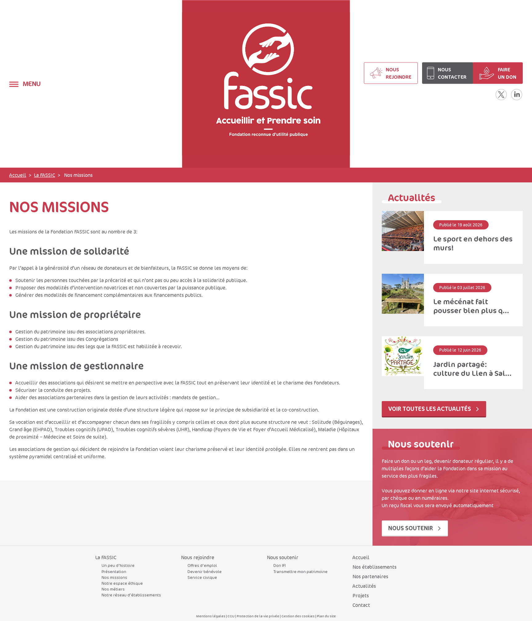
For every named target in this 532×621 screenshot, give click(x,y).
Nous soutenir (411, 528)
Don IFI (279, 565)
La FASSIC (44, 175)
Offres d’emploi (202, 565)
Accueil (17, 175)
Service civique (202, 577)
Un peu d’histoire (118, 565)
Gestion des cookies (298, 616)
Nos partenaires (370, 576)
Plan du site (326, 616)
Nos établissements (375, 566)
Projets (361, 595)
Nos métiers (113, 589)
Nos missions (114, 577)
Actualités (364, 586)
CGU (231, 616)
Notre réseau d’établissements (131, 595)
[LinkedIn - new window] (516, 94)
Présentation (114, 571)
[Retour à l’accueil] (266, 84)
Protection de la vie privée (258, 616)
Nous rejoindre (197, 557)
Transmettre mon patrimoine (300, 571)
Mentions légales (210, 616)
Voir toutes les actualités (430, 408)
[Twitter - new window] (501, 94)
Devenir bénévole (204, 571)
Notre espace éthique (122, 583)
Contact (361, 605)
